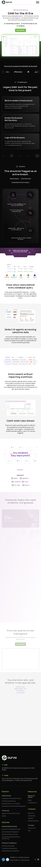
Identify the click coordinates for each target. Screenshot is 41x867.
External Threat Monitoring (11, 829)
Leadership (31, 816)
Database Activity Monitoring (11, 798)
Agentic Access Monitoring (11, 813)
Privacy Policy (25, 860)
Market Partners (33, 821)
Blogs (29, 800)
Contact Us (31, 828)
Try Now (19, 712)
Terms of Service (15, 860)
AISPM (4, 816)
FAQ (29, 831)
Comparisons (32, 803)
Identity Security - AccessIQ (11, 803)
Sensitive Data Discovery (10, 834)
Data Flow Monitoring (9, 801)
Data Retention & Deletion (10, 851)
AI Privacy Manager (8, 846)
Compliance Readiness (9, 848)
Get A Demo (20, 30)
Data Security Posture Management (14, 806)
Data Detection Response (10, 832)
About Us (31, 813)
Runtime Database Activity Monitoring (11, 837)
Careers (30, 818)
